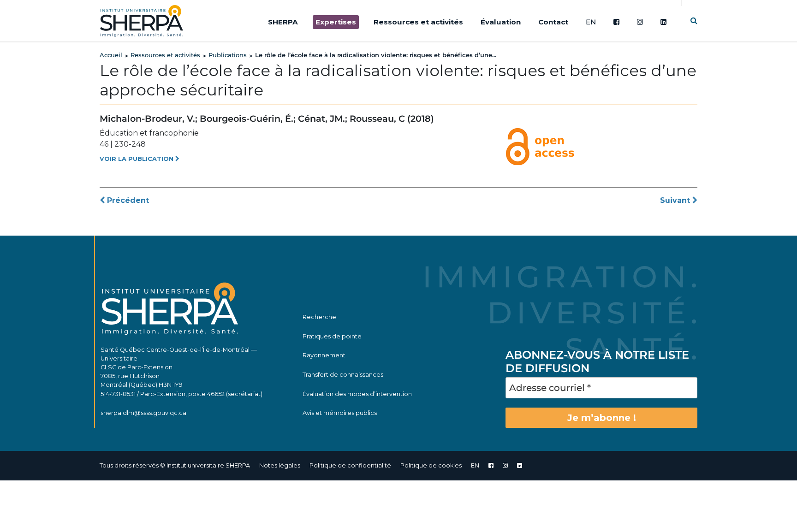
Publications (227, 55)
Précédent (127, 200)
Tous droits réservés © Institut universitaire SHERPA (175, 465)
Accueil (111, 55)
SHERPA (283, 22)
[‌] (505, 465)
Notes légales (279, 465)
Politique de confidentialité (350, 465)
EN (591, 22)
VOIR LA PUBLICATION (137, 158)
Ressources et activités (418, 22)
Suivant (676, 200)
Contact (553, 22)
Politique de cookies (431, 465)
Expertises (335, 22)
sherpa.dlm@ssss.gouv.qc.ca (143, 412)
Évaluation (501, 22)
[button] (693, 20)
